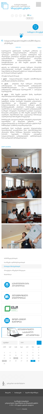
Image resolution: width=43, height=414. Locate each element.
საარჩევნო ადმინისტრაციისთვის (14, 262)
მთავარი (8, 392)
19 (15, 358)
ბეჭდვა (40, 47)
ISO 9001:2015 (30, 18)
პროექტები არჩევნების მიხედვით (14, 270)
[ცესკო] (22, 308)
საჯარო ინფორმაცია (31, 392)
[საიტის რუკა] (16, 377)
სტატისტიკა (8, 274)
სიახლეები (18, 392)
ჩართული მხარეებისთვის (12, 266)
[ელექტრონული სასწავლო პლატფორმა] (22, 332)
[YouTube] (20, 15)
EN (24, 15)
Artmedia (24, 409)
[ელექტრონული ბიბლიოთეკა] (22, 296)
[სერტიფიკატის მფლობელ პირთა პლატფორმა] (22, 284)
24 (4, 361)
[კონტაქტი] (22, 377)
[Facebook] (16, 15)
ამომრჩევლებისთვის (11, 258)
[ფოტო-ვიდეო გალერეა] (22, 320)
